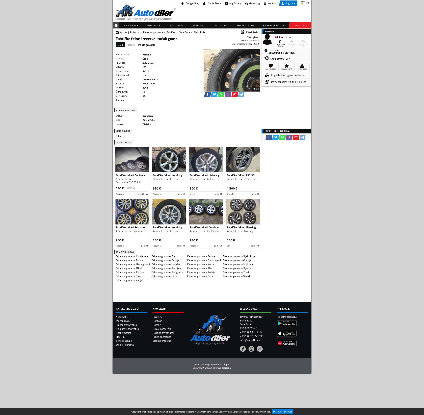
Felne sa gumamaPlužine (130, 272)
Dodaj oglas (301, 25)
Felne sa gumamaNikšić (129, 268)
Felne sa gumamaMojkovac (238, 264)
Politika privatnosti (163, 333)
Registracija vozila (273, 25)
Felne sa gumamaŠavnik (236, 276)
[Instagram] (251, 349)
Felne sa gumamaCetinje (165, 260)
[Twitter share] (214, 94)
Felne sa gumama (153, 32)
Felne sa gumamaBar (163, 256)
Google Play (191, 3)
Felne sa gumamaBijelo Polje (239, 256)
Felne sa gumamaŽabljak (130, 280)
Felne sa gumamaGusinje (237, 260)
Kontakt (272, 3)
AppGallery (234, 3)
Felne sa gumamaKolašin (165, 264)
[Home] (115, 25)
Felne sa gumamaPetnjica (166, 268)
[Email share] (235, 94)
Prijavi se (158, 317)
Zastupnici (199, 25)
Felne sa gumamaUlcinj (164, 276)
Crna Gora (184, 32)
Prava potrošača (162, 337)
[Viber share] (228, 94)
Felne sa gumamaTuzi (128, 276)
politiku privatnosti (261, 411)
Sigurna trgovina (162, 341)
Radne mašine (123, 333)
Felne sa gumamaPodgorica (167, 272)
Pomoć (157, 325)
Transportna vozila (126, 325)
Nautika (120, 337)
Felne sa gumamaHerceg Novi (133, 264)
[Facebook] (243, 349)
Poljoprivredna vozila (127, 329)
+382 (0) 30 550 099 (251, 336)
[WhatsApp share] (221, 94)
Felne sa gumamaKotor (200, 264)
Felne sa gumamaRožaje (201, 272)
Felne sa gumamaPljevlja (237, 268)
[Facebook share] (207, 94)
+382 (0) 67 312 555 (251, 332)
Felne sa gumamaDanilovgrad (204, 260)
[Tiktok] (260, 349)
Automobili (122, 317)
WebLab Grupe (221, 364)
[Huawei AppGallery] (287, 343)
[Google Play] (287, 324)
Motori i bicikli (123, 321)
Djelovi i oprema (125, 345)
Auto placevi (177, 25)
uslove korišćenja (241, 411)
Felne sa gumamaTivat (236, 272)
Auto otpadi (220, 25)
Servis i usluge (124, 341)
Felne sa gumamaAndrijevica (132, 256)
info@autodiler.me (250, 340)
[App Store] (287, 334)
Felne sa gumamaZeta (200, 276)
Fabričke (170, 32)
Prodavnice (153, 25)
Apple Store (214, 3)
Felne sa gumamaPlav (199, 268)
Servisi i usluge (245, 25)
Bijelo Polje (199, 32)
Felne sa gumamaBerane (201, 256)
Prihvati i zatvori (282, 411)
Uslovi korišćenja (162, 329)
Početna (134, 32)
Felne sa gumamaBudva (129, 260)
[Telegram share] (241, 94)
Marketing (254, 3)
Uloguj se (290, 3)
